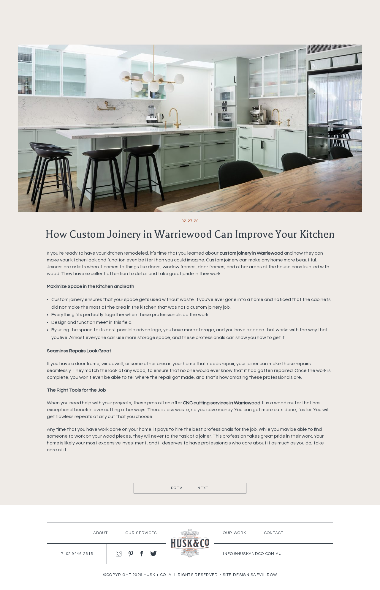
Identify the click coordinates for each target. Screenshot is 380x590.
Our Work (234, 533)
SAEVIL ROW (264, 575)
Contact (274, 533)
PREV (176, 488)
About (100, 533)
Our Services (141, 533)
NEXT (202, 488)
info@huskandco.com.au (252, 554)
